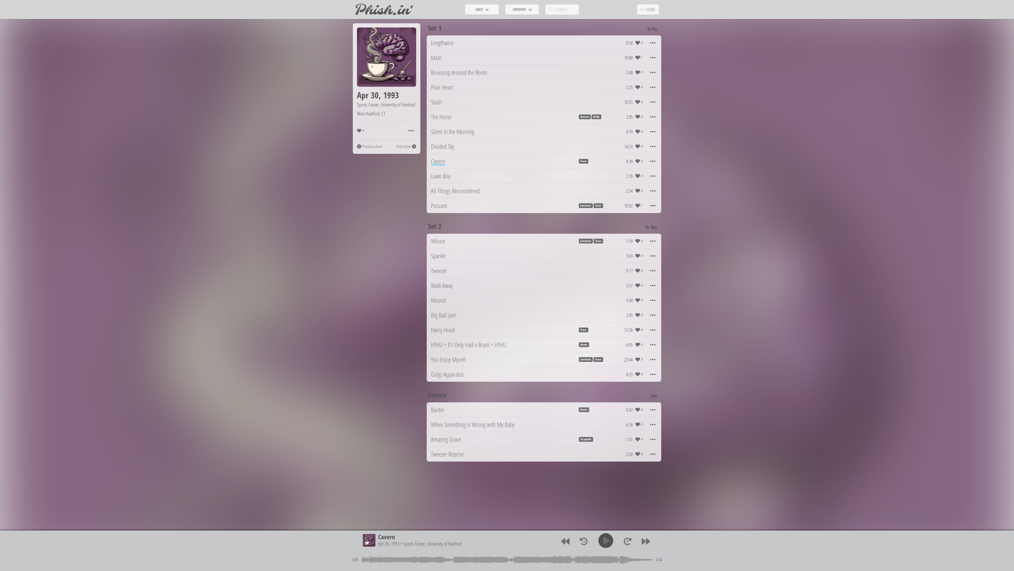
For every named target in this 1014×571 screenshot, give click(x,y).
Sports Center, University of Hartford (386, 104)
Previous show (372, 146)
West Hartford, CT (371, 113)
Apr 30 (368, 95)
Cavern (386, 536)
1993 (391, 95)
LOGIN (650, 9)
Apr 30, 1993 (389, 543)
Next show (403, 146)
